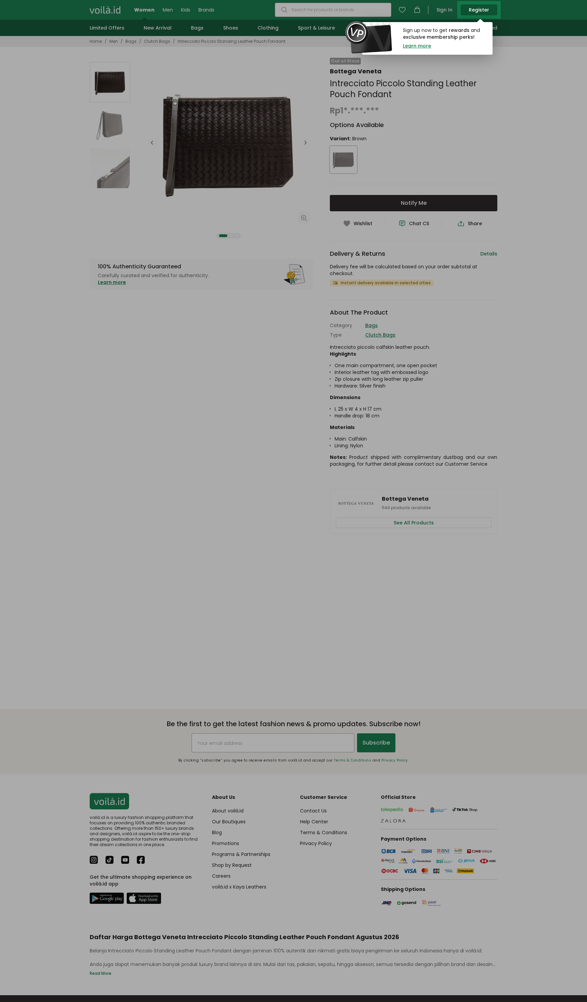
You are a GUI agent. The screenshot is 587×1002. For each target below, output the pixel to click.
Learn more (417, 45)
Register (479, 9)
